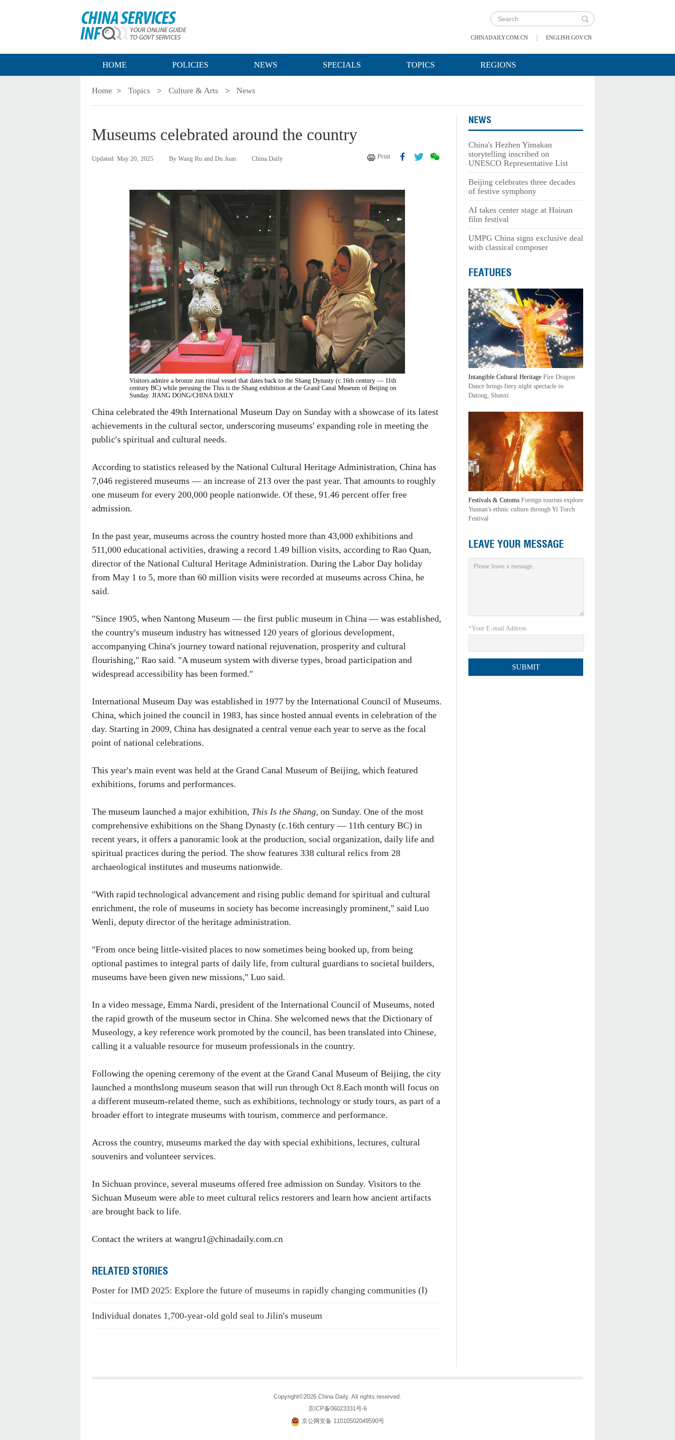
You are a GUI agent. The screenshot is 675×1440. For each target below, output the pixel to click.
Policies (190, 64)
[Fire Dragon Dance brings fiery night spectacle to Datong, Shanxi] (525, 327)
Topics (420, 64)
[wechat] (434, 156)
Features (490, 272)
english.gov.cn (569, 37)
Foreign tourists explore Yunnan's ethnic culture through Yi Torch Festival (525, 509)
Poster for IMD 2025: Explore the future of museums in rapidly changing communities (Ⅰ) (260, 1290)
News (265, 64)
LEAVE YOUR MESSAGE (516, 544)
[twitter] (418, 156)
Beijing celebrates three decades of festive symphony (521, 186)
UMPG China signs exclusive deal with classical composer (525, 242)
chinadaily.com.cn (499, 37)
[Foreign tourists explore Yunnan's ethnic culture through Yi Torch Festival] (525, 451)
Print (383, 156)
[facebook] (402, 156)
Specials (342, 64)
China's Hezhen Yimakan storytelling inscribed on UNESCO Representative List (518, 154)
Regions (498, 64)
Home (114, 64)
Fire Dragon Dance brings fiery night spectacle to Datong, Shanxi (521, 386)
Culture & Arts (193, 90)
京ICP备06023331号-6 (337, 1408)
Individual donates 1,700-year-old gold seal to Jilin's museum (207, 1315)
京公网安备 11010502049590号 (343, 1420)
